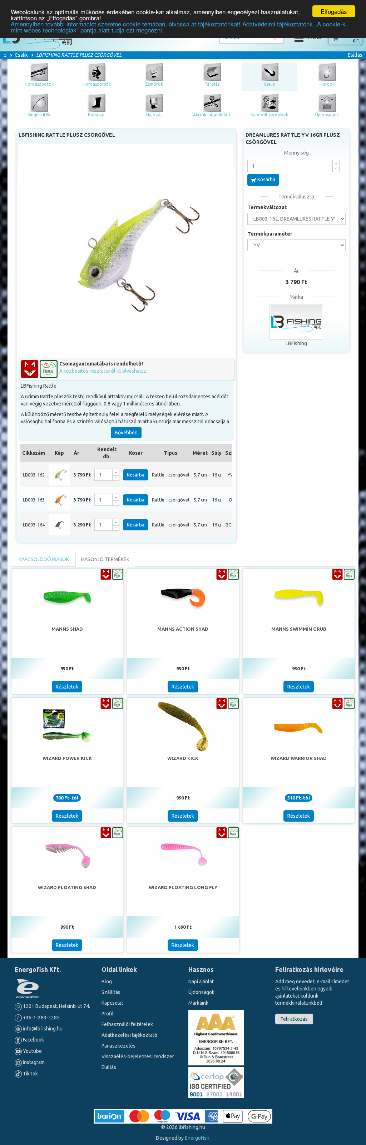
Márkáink (198, 1003)
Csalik (21, 55)
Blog (107, 981)
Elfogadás (334, 11)
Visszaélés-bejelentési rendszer (138, 1056)
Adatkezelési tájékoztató (129, 1035)
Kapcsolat (112, 1003)
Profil (108, 1014)
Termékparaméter (269, 234)
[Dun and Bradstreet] (216, 1037)
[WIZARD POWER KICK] (67, 726)
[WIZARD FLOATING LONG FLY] (183, 855)
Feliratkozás (294, 1019)
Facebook (33, 1040)
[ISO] (216, 1081)
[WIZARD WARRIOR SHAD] (299, 726)
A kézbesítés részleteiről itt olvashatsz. (103, 371)
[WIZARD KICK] (183, 726)
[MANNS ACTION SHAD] (183, 597)
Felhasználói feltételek (127, 1024)
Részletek (67, 687)
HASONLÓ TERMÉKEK (105, 559)
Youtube (32, 1051)
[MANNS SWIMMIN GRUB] (299, 597)
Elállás (355, 55)
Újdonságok (201, 992)
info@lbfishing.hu (43, 1028)
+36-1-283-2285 (41, 1017)
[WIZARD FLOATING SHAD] (67, 855)
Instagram (33, 1062)
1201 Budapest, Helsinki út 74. (56, 1006)
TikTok (30, 1073)
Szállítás (111, 992)
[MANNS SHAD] (67, 597)
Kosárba (135, 474)
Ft (356, 41)
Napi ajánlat (201, 981)
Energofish (197, 1138)
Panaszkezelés (118, 1046)
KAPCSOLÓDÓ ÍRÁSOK (44, 559)
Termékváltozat (267, 207)
